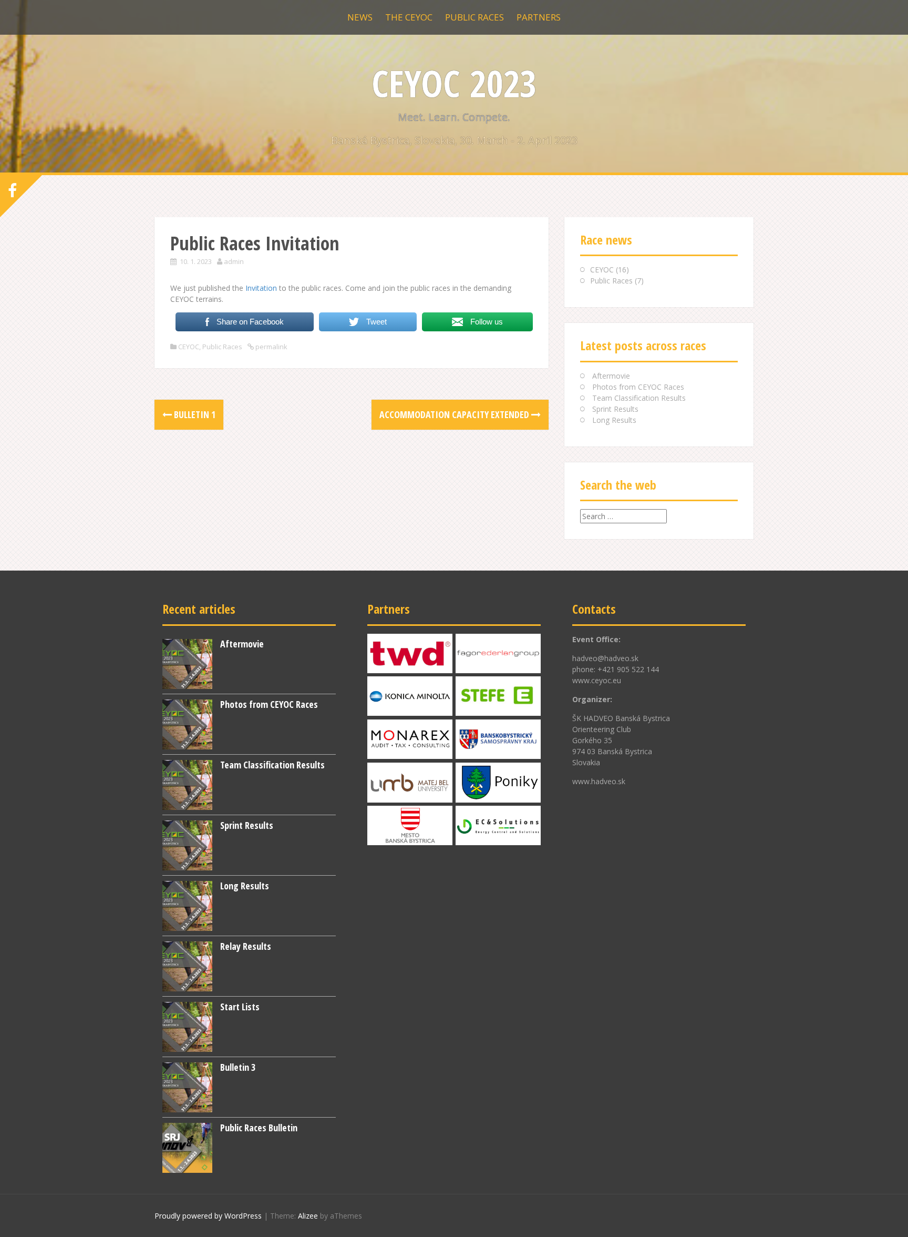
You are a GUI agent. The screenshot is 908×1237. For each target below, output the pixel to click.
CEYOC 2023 (454, 83)
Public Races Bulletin (258, 1127)
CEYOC (188, 346)
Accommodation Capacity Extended (455, 414)
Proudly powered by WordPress (208, 1216)
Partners (539, 17)
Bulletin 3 (237, 1067)
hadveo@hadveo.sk (605, 658)
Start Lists (240, 1006)
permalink (270, 346)
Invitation (261, 288)
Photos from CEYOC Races (638, 387)
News (360, 17)
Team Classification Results (639, 398)
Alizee (308, 1216)
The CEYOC (408, 17)
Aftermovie (611, 376)
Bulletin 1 (193, 414)
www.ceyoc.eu (596, 680)
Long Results (614, 420)
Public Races (474, 17)
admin (234, 261)
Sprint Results (615, 409)
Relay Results (245, 946)
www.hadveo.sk (598, 781)
